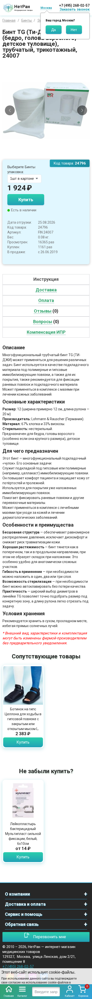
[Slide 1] (43, 156)
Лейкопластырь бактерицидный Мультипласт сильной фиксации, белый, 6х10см (23, 834)
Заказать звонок (75, 9)
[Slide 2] (48, 156)
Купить (25, 199)
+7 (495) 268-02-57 (74, 5)
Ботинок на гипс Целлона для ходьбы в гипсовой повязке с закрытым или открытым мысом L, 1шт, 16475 (23, 721)
